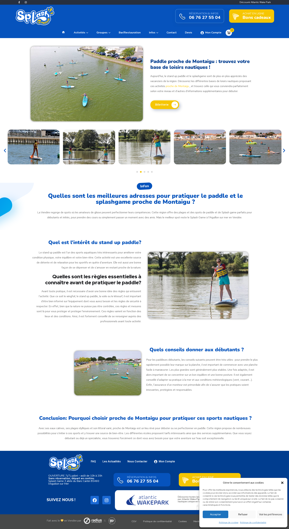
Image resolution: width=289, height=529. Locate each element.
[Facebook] (94, 500)
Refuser (243, 514)
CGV (134, 521)
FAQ (93, 461)
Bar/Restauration (130, 32)
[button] (282, 482)
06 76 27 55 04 (204, 17)
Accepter (215, 514)
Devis (188, 32)
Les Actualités (112, 461)
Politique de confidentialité (253, 522)
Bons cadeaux (257, 17)
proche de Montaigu (177, 86)
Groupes (102, 32)
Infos (152, 32)
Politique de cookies (228, 522)
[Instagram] (25, 2)
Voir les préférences (270, 514)
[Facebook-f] (19, 2)
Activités (79, 32)
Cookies (182, 521)
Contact (172, 32)
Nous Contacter (137, 461)
